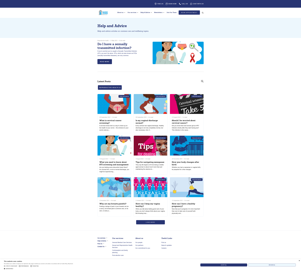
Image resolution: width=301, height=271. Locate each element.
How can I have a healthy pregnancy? (183, 205)
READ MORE (104, 61)
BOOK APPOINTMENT (189, 12)
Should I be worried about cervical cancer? (183, 121)
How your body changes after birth (185, 163)
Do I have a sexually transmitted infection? (114, 46)
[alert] (150, 265)
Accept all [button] (224, 265)
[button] (38, 269)
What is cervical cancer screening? (110, 121)
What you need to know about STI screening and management (114, 163)
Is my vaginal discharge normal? (147, 121)
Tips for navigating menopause (150, 162)
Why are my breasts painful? (112, 203)
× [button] (299, 260)
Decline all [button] (272, 265)
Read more (70, 263)
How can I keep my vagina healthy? (148, 205)
